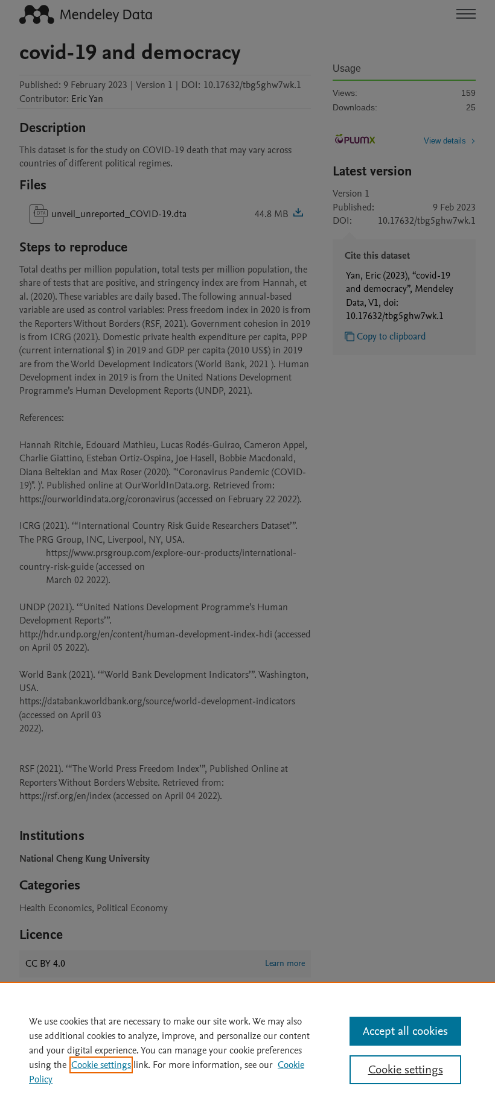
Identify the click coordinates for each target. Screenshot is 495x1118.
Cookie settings (101, 1065)
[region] (247, 1050)
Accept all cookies (405, 1031)
